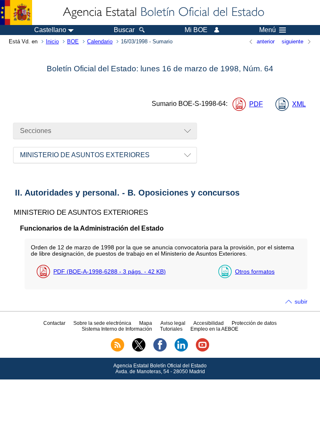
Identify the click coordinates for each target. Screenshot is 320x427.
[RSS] (117, 350)
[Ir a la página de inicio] (163, 12)
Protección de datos (254, 323)
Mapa (145, 323)
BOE (73, 41)
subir (301, 301)
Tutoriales (171, 329)
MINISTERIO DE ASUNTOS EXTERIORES (85, 154)
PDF (256, 104)
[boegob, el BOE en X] (138, 350)
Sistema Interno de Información (117, 329)
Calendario (99, 41)
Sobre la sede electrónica (102, 323)
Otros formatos (255, 271)
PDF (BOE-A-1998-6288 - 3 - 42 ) (109, 271)
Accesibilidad (208, 323)
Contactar (54, 323)
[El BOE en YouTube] (202, 350)
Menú (267, 30)
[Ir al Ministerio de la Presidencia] (16, 12)
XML (299, 104)
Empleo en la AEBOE (214, 329)
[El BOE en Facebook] (160, 350)
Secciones (35, 130)
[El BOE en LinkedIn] (181, 350)
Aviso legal (172, 323)
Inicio (52, 41)
